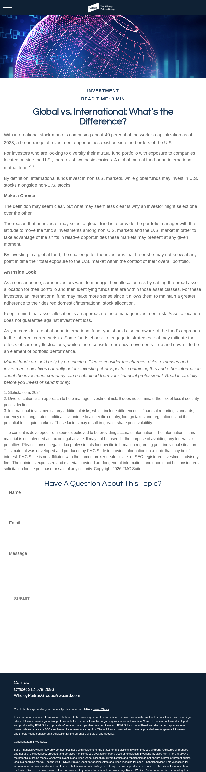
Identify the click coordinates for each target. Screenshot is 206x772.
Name (15, 492)
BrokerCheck (101, 709)
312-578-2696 (41, 689)
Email (14, 522)
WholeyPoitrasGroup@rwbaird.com (47, 695)
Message (18, 553)
